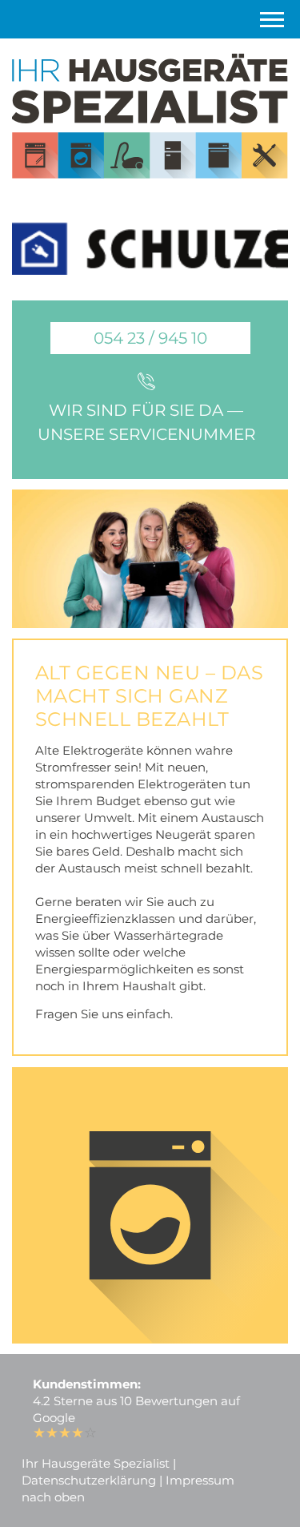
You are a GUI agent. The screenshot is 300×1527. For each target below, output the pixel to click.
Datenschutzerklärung (89, 1480)
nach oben (53, 1497)
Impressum (200, 1480)
